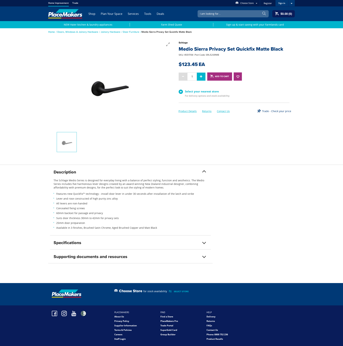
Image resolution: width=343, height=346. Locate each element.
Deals (160, 14)
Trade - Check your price (276, 111)
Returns (207, 111)
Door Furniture (131, 32)
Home (51, 32)
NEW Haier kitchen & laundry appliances (88, 24)
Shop (91, 14)
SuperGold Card (168, 330)
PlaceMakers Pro (169, 321)
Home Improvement (58, 2)
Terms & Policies (123, 330)
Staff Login (120, 338)
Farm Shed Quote (171, 24)
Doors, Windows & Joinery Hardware (77, 32)
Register (268, 3)
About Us (119, 316)
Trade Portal (166, 325)
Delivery (211, 316)
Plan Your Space (111, 14)
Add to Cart (222, 76)
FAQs (209, 325)
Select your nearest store (202, 91)
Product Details (187, 111)
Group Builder (167, 334)
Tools (147, 14)
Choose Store (247, 3)
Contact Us (223, 111)
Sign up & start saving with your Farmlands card (255, 24)
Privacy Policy (121, 321)
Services (133, 14)
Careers (118, 334)
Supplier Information (125, 325)
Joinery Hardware (110, 32)
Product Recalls (215, 338)
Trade (75, 2)
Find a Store (166, 316)
